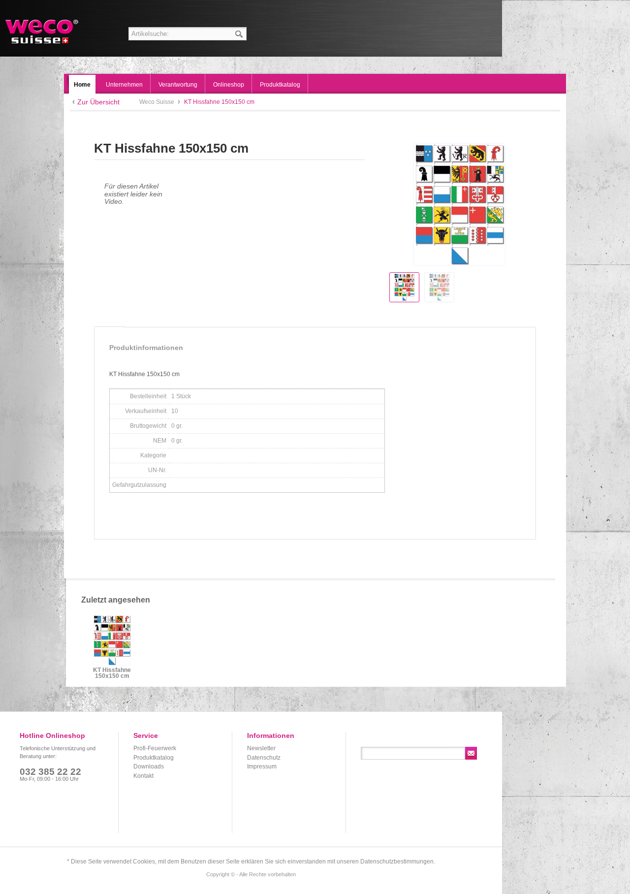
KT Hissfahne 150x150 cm (112, 673)
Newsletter (261, 748)
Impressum (262, 766)
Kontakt (143, 775)
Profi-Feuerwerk (154, 748)
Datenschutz (264, 757)
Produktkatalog (153, 757)
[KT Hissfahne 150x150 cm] (404, 287)
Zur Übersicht (98, 102)
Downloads (148, 766)
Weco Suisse (42, 31)
